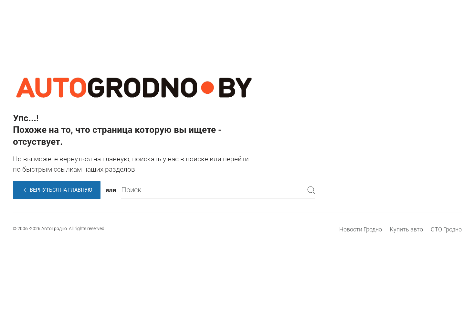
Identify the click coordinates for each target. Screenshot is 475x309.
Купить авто (406, 229)
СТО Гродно (446, 229)
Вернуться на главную (61, 190)
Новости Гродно (360, 229)
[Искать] (311, 190)
